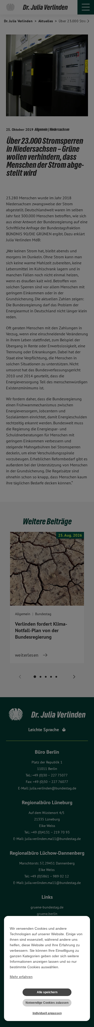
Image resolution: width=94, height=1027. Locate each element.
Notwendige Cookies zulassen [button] (47, 1002)
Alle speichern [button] (47, 992)
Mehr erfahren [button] (21, 977)
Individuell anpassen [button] (47, 1013)
